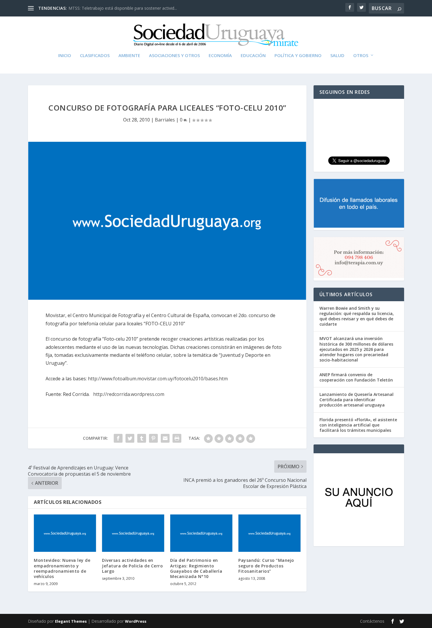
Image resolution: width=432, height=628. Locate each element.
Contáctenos (372, 621)
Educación (253, 55)
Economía (220, 55)
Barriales (165, 119)
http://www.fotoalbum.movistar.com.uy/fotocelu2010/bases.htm (158, 378)
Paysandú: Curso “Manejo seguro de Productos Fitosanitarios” (266, 565)
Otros (360, 55)
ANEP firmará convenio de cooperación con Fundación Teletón (356, 377)
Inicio (64, 55)
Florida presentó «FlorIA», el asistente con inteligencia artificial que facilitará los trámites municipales (358, 425)
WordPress (135, 621)
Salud (337, 55)
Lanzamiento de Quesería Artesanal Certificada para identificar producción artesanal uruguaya (356, 400)
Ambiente (129, 55)
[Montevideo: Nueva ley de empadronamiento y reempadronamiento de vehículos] (65, 533)
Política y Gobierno (298, 55)
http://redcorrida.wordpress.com (128, 394)
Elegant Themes (71, 621)
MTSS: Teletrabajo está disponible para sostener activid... (122, 8)
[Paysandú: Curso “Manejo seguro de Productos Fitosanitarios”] (269, 533)
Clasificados (95, 55)
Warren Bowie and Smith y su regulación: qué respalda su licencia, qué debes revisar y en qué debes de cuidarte (356, 316)
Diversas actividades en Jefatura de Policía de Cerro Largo (132, 565)
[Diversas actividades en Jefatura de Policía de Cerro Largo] (133, 533)
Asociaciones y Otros (174, 55)
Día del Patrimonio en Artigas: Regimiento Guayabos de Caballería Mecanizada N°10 (196, 568)
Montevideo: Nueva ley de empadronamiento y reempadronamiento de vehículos (62, 568)
